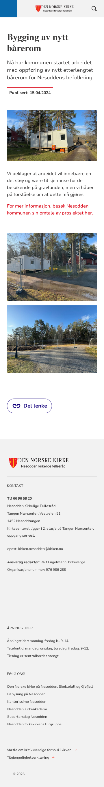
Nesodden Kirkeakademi (27, 709)
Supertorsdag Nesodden (27, 716)
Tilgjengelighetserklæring (28, 757)
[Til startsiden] (38, 462)
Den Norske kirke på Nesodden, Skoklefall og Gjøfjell (50, 686)
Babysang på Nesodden (26, 694)
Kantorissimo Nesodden (26, 701)
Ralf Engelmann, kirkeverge (62, 562)
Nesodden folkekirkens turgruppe (34, 724)
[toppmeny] (8, 8)
